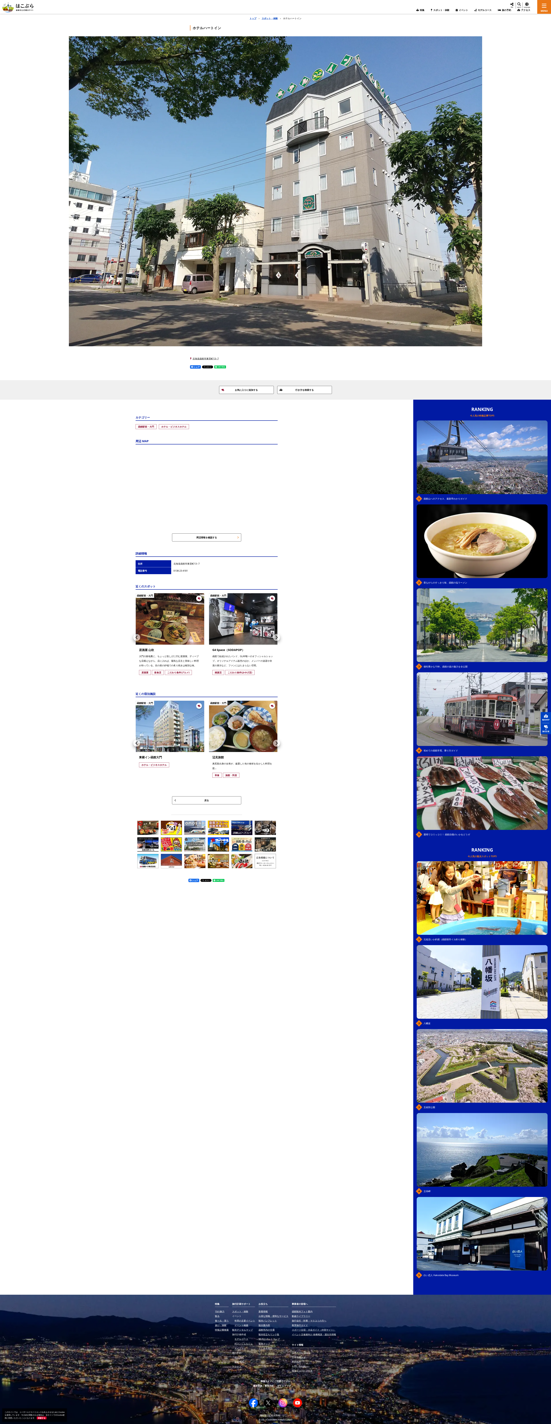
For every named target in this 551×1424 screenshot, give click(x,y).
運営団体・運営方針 (263, 1385)
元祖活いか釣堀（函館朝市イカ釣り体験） (445, 939)
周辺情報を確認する (206, 537)
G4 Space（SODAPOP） (228, 650)
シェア (196, 367)
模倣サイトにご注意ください (275, 1381)
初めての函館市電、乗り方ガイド (441, 750)
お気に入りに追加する (246, 389)
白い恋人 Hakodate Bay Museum (441, 1275)
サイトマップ (284, 1385)
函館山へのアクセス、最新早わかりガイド (445, 498)
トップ (253, 18)
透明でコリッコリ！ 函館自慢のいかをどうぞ (447, 834)
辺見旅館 (218, 757)
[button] (136, 637)
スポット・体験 (270, 18)
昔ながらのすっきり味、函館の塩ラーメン (445, 582)
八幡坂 (427, 1023)
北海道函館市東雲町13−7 (206, 358)
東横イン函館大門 (150, 757)
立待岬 (427, 1191)
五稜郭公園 (429, 1107)
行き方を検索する (304, 389)
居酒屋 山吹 (146, 650)
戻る (206, 800)
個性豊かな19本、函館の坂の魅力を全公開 (445, 666)
